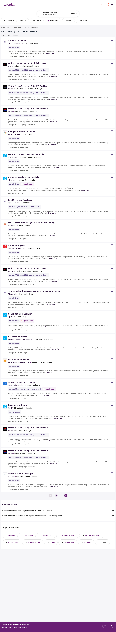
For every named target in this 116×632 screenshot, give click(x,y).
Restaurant (28, 536)
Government (13, 542)
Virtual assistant (34, 542)
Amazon (11, 536)
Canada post (69, 542)
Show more (50, 53)
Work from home (68, 536)
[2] (65, 495)
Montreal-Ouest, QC (18, 27)
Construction (47, 536)
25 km (72, 14)
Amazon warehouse (92, 536)
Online (52, 542)
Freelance (87, 542)
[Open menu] (112, 4)
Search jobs (5, 27)
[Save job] (112, 40)
